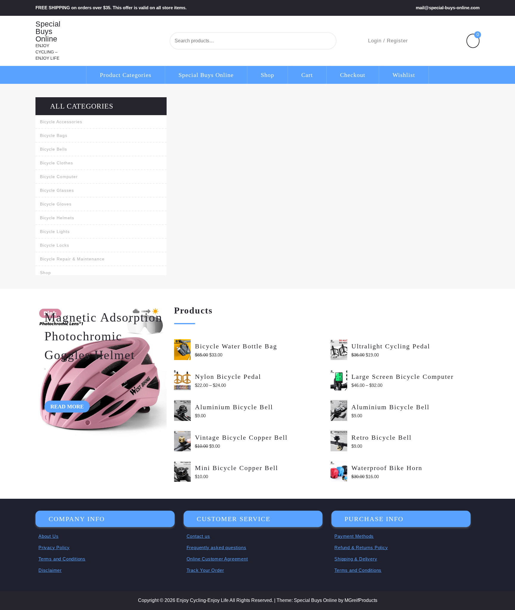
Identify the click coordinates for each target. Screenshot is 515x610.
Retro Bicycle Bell (381, 437)
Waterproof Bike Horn (386, 468)
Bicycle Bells (53, 149)
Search (316, 40)
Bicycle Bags (53, 135)
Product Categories (125, 75)
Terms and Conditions (62, 558)
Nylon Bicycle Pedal (228, 376)
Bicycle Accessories (61, 121)
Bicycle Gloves (56, 204)
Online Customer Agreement (217, 558)
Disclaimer (50, 570)
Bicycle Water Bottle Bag (236, 346)
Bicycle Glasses (57, 190)
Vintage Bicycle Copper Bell (241, 437)
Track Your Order (205, 570)
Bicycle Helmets (57, 217)
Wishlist (404, 75)
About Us (48, 536)
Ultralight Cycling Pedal (390, 346)
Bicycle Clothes (56, 162)
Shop (267, 75)
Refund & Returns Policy (361, 547)
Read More (67, 407)
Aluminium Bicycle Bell (234, 407)
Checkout (352, 75)
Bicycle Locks (54, 245)
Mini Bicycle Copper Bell (236, 468)
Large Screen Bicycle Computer (402, 376)
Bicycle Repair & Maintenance (72, 259)
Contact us (198, 536)
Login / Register (388, 41)
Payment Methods (354, 536)
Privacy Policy (54, 547)
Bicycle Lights (55, 231)
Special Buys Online (48, 31)
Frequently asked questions (216, 547)
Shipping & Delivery (355, 558)
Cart (307, 75)
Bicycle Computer (59, 176)
